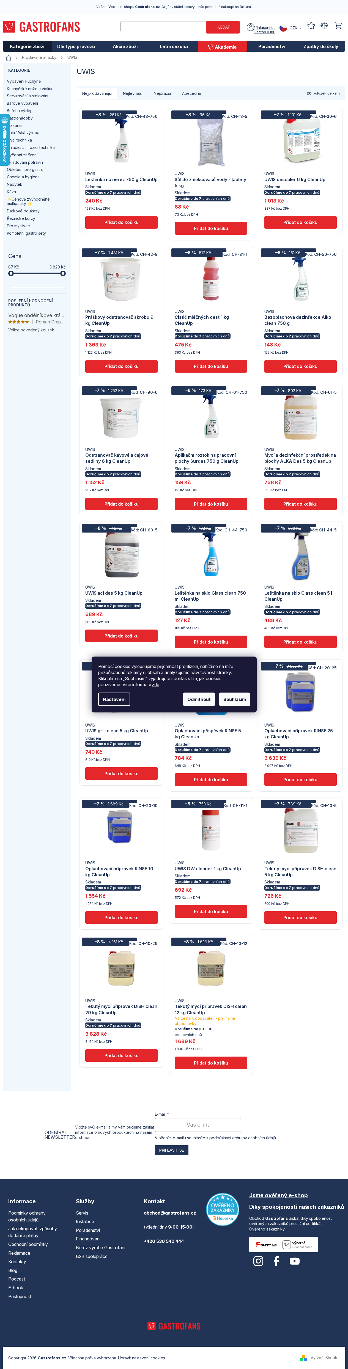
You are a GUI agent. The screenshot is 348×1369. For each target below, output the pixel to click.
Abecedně (191, 93)
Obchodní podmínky (28, 1244)
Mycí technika (19, 140)
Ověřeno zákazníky (267, 1229)
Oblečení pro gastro (25, 169)
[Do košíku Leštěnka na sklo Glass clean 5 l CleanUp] (300, 642)
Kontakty (17, 1261)
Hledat (223, 27)
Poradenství (88, 1230)
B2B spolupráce (92, 1256)
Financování (88, 1238)
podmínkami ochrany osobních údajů (242, 1137)
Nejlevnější (133, 93)
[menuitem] (27, 46)
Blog (12, 1270)
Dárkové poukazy (23, 211)
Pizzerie (14, 125)
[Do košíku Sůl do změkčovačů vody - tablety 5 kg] (211, 228)
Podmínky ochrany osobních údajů (27, 1216)
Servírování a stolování (27, 95)
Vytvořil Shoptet (325, 1357)
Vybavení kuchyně (24, 81)
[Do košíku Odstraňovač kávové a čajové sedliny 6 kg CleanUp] (121, 504)
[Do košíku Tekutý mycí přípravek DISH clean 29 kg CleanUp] (121, 1055)
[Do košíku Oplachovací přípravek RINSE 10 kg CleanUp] (121, 917)
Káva (11, 191)
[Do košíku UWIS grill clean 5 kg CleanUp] (121, 773)
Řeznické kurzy (21, 218)
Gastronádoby (20, 118)
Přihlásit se (171, 1150)
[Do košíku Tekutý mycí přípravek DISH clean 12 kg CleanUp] (211, 1063)
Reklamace (19, 1253)
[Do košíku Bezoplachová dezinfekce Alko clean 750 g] (300, 366)
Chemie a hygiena (23, 176)
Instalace (85, 1221)
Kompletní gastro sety (26, 233)
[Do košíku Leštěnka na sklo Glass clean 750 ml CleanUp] (211, 642)
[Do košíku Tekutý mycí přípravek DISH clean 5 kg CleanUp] (300, 917)
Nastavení (114, 699)
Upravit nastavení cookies (141, 1358)
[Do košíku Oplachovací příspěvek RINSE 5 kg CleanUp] (211, 779)
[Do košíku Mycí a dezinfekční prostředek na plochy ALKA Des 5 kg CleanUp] (300, 504)
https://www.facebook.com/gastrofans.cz (276, 1261)
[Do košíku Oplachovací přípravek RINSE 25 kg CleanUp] (300, 779)
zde (155, 684)
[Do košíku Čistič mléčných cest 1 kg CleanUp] (211, 366)
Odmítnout (199, 699)
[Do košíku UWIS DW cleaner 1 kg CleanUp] (211, 911)
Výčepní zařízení (22, 155)
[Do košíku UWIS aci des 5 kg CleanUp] (121, 636)
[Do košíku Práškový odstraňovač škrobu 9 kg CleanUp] (121, 366)
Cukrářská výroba (23, 132)
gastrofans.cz (258, 1261)
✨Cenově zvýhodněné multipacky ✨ (28, 201)
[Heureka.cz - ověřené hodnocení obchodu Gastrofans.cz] (222, 1209)
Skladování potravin (25, 162)
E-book (15, 1287)
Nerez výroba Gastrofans (101, 1247)
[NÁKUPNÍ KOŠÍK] (338, 26)
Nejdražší (162, 93)
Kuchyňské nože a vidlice (30, 88)
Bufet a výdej (19, 110)
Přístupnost (19, 1296)
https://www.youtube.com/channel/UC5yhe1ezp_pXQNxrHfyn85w (295, 1261)
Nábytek (14, 184)
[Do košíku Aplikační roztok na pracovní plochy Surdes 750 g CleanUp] (211, 504)
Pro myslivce (18, 225)
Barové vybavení (22, 103)
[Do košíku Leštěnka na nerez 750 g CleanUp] (121, 222)
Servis (82, 1213)
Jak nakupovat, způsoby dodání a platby (32, 1232)
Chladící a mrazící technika (31, 147)
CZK (293, 28)
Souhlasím (234, 699)
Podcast (16, 1279)
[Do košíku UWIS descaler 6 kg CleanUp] (300, 222)
